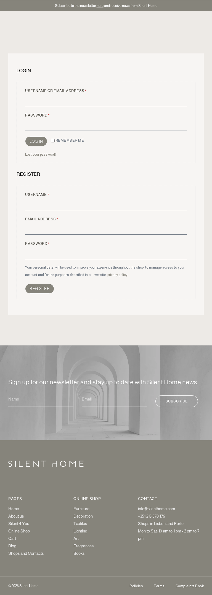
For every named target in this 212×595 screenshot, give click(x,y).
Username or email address (65, 90)
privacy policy (117, 275)
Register (40, 288)
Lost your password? (40, 154)
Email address (51, 218)
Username (46, 194)
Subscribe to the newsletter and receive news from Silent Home (106, 6)
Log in (36, 141)
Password (47, 114)
